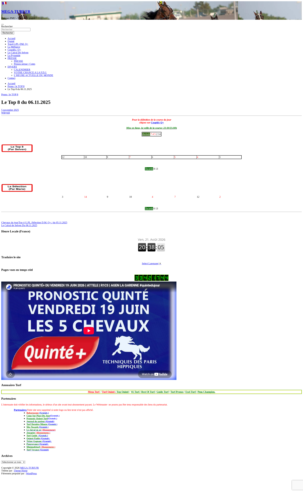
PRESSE (12, 58)
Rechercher (7, 26)
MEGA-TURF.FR (15, 11)
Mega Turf (94, 391)
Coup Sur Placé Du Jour (38, 416)
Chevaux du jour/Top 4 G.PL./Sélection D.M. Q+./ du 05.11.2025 (34, 222)
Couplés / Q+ (14, 49)
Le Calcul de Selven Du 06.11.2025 (19, 225)
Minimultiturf (41, 447)
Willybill (5, 112)
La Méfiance (14, 47)
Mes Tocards (37, 427)
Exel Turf (190, 391)
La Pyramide (14, 55)
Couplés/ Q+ (157, 122)
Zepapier (38, 433)
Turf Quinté (109, 391)
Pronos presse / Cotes (24, 64)
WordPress (31, 473)
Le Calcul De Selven (18, 52)
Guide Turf (163, 391)
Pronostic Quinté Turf (37, 418)
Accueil (11, 38)
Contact (11, 78)
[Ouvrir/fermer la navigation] (2, 24)
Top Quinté (123, 391)
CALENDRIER (22, 69)
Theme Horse (20, 470)
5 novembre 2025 (10, 110)
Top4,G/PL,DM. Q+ (18, 44)
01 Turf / (136, 391)
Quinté (11, 41)
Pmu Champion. (206, 391)
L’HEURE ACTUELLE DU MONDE (33, 75)
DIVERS (12, 66)
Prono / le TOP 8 (9, 94)
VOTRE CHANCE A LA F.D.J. (30, 72)
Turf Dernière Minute (42, 424)
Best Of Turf (148, 391)
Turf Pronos (177, 391)
